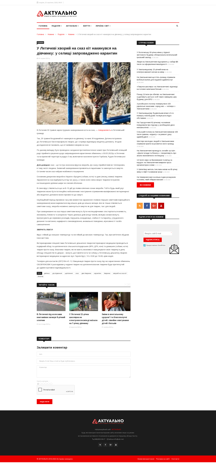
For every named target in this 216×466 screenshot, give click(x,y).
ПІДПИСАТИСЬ (153, 240)
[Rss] (100, 445)
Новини (51, 34)
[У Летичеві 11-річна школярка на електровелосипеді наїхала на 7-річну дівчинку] (83, 301)
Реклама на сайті (163, 459)
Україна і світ (102, 26)
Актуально (72, 26)
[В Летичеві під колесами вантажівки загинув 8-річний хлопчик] (51, 301)
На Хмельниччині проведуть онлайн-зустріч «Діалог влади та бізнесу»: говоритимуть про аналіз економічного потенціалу (156, 153)
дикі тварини (86, 273)
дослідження (57, 273)
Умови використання (145, 459)
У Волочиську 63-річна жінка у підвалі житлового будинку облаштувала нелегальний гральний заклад (157, 54)
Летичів (40, 276)
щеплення (69, 273)
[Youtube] (116, 445)
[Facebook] (105, 445)
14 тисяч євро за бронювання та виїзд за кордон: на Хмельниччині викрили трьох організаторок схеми (154, 162)
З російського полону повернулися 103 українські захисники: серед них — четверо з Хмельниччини (156, 106)
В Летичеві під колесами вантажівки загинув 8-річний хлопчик (51, 317)
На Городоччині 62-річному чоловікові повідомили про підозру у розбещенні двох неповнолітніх (156, 124)
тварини (107, 273)
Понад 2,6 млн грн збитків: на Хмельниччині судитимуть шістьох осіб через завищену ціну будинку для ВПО (157, 96)
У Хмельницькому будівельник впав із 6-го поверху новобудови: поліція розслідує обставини (155, 115)
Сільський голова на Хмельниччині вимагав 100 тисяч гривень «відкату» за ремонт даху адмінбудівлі (157, 134)
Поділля (56, 26)
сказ (77, 273)
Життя (86, 26)
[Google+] (111, 445)
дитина (47, 273)
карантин (97, 273)
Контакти (175, 459)
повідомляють (104, 130)
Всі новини (145, 185)
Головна (43, 26)
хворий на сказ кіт (119, 273)
